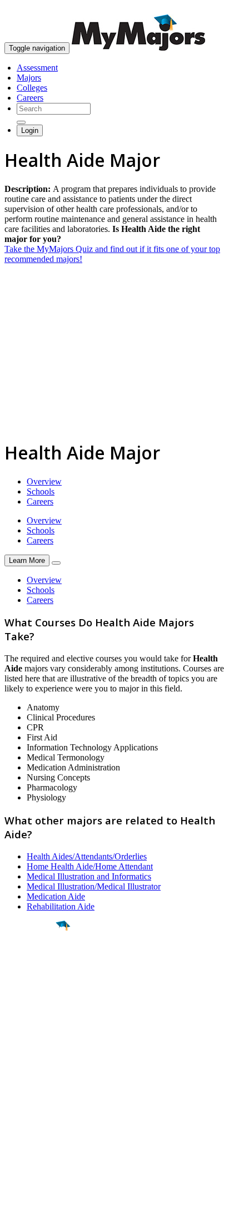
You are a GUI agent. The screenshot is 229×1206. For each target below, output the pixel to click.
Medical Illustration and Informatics (89, 876)
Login (29, 130)
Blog (13, 1125)
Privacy (45, 1192)
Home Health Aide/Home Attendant (90, 866)
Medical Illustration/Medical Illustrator (94, 886)
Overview (44, 481)
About (18, 1053)
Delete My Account (38, 1115)
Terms (15, 1192)
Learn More (27, 560)
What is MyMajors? (39, 1075)
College (34, 987)
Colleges (32, 87)
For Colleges (26, 1095)
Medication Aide (56, 896)
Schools (40, 491)
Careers (30, 97)
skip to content (202, 8)
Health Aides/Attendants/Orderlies (87, 856)
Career (32, 1012)
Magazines (23, 1105)
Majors (29, 77)
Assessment (37, 67)
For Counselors (31, 1085)
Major (30, 963)
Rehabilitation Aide (60, 906)
